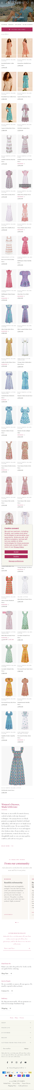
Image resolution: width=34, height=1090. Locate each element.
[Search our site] (23, 3)
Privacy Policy (19, 547)
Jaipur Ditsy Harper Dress (24, 194)
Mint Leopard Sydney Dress (25, 329)
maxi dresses (4, 24)
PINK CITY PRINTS (19, 1081)
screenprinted (11, 821)
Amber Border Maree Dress (8, 362)
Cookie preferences (23, 1086)
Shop (16, 1018)
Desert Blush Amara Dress (24, 227)
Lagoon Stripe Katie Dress (8, 128)
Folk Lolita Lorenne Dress (8, 194)
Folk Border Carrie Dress (7, 790)
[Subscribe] (30, 948)
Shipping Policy (12, 1086)
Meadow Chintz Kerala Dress (25, 395)
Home (11, 1018)
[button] (15, 49)
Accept (16, 552)
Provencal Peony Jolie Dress (8, 702)
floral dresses (18, 24)
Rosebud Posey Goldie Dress (8, 96)
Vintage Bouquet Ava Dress (25, 567)
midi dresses (11, 24)
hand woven (27, 823)
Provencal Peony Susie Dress (25, 669)
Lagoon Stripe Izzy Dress (24, 96)
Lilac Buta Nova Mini (23, 294)
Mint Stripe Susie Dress (7, 329)
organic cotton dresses (28, 24)
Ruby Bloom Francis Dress (8, 635)
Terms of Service (26, 1083)
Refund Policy (7, 1083)
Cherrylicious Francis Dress (25, 599)
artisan (14, 818)
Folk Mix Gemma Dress (24, 128)
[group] (17, 897)
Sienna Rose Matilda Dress (24, 63)
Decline (16, 557)
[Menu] (2, 3)
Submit (26, 1048)
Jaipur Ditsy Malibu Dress (8, 227)
